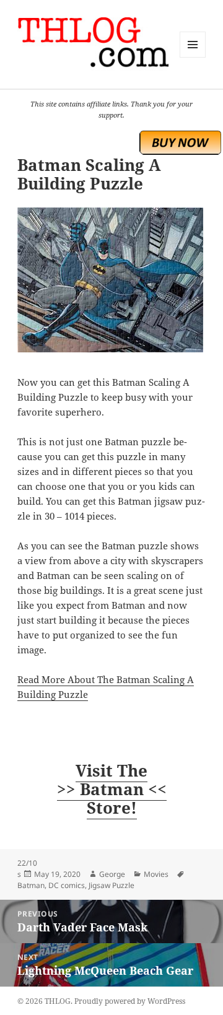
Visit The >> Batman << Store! (112, 789)
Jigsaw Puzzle (111, 885)
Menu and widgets (193, 57)
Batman (31, 885)
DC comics (66, 885)
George (112, 874)
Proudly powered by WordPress (129, 1001)
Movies (156, 874)
